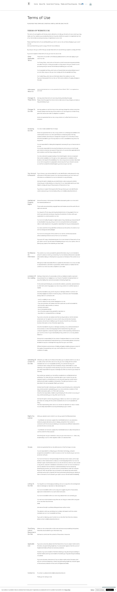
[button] (90, 4)
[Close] (115, 590)
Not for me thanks (100, 590)
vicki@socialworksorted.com (70, 191)
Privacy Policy (67, 590)
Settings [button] (92, 590)
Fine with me (110, 590)
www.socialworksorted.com (47, 36)
